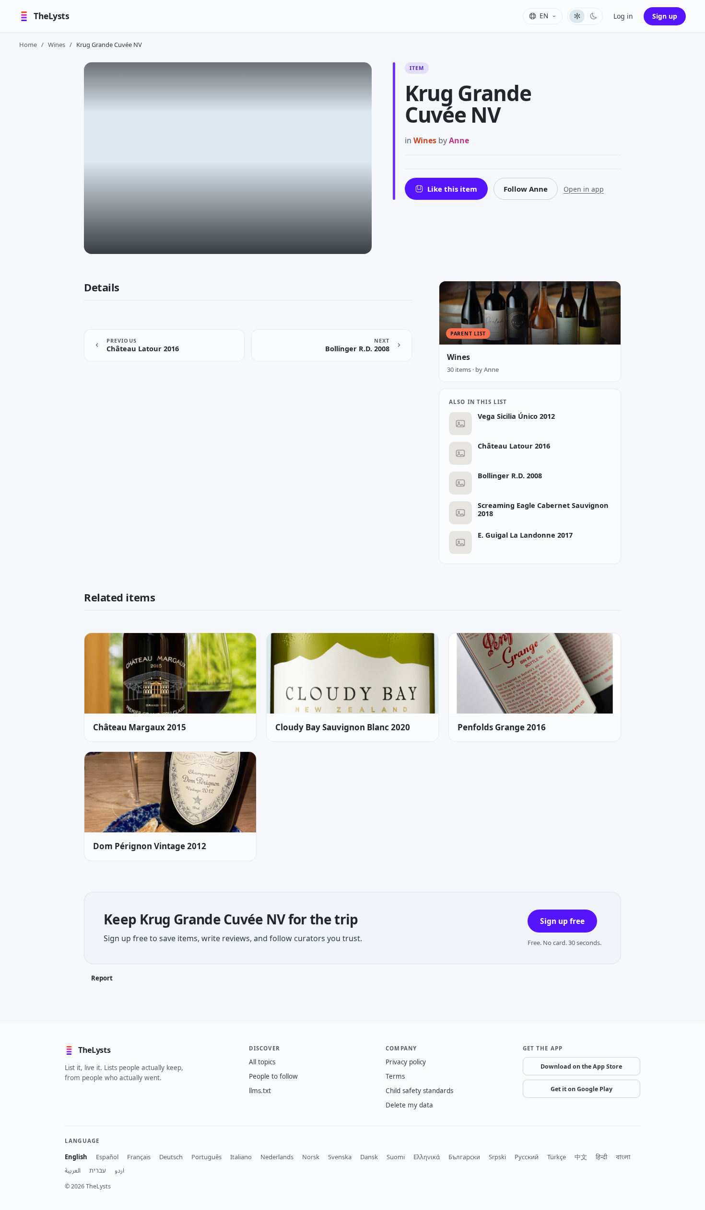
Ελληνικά (426, 1156)
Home (28, 44)
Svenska (340, 1156)
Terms (395, 1076)
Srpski (497, 1156)
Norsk (310, 1156)
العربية (73, 1170)
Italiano (241, 1156)
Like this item (452, 189)
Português (206, 1156)
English (76, 1156)
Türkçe (556, 1156)
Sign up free (562, 921)
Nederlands (277, 1156)
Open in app (584, 189)
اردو (119, 1170)
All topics (262, 1062)
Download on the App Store (581, 1066)
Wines (56, 44)
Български (464, 1156)
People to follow (273, 1076)
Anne (459, 140)
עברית (97, 1170)
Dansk (369, 1156)
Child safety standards (419, 1090)
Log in (623, 16)
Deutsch (171, 1156)
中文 (581, 1156)
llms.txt (260, 1090)
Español (107, 1156)
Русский (527, 1156)
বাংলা (623, 1156)
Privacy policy (406, 1062)
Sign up (664, 16)
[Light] (577, 16)
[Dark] (593, 16)
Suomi (396, 1156)
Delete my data (409, 1105)
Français (139, 1156)
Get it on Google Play (581, 1089)
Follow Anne (526, 189)
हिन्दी (601, 1156)
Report (102, 978)
